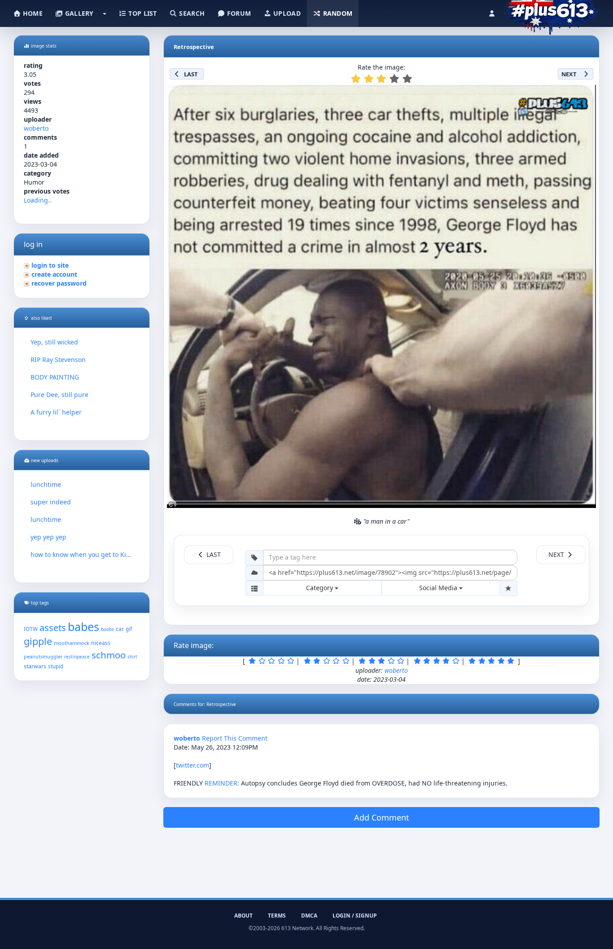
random (336, 13)
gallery (78, 13)
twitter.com (192, 765)
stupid (55, 666)
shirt (132, 657)
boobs (107, 629)
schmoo (109, 655)
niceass (100, 643)
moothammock (71, 643)
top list (142, 13)
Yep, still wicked (54, 342)
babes (83, 626)
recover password (59, 283)
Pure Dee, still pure (59, 394)
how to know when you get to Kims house (82, 554)
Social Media (439, 587)
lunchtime (46, 484)
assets (52, 628)
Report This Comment (234, 738)
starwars (35, 666)
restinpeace (77, 657)
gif (129, 629)
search (191, 13)
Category (320, 587)
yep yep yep (48, 537)
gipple (38, 641)
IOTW (31, 628)
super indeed (51, 502)
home (32, 13)
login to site (50, 265)
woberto (36, 128)
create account (54, 274)
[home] (550, 11)
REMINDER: (222, 783)
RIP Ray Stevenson (58, 359)
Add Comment (381, 817)
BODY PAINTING (55, 377)
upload (286, 13)
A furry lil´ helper (56, 412)
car (120, 628)
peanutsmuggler (43, 656)
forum (238, 13)
